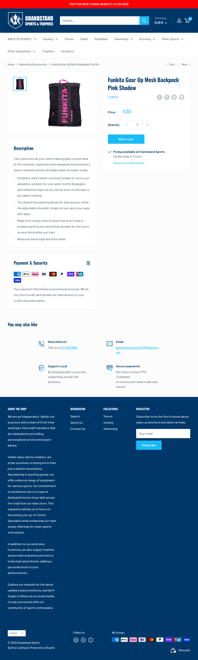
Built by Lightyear (18, 647)
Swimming (121, 39)
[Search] (144, 20)
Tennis (68, 39)
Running (145, 39)
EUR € (13, 633)
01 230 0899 (69, 347)
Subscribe (149, 445)
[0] (187, 20)
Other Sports (170, 39)
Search (75, 416)
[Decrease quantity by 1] (127, 125)
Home (11, 64)
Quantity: (114, 124)
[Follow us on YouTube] (90, 640)
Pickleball (101, 39)
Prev (172, 64)
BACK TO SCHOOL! (20, 39)
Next (184, 64)
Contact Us (77, 428)
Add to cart (126, 139)
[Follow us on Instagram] (83, 640)
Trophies (48, 51)
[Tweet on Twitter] (174, 97)
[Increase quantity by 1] (147, 125)
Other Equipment (19, 51)
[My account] (179, 20)
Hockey (48, 39)
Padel (84, 39)
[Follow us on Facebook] (76, 640)
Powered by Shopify (43, 647)
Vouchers (67, 51)
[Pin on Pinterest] (167, 97)
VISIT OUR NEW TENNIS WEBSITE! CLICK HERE (99, 4)
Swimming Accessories (33, 64)
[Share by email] (181, 97)
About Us (76, 422)
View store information (128, 163)
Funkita (113, 97)
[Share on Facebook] (159, 97)
